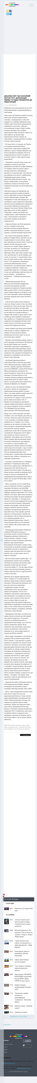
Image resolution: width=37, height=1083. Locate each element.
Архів (5, 1052)
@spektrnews (7, 1024)
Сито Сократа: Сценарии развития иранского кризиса (23, 968)
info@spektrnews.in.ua (24, 1068)
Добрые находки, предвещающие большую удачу (23, 987)
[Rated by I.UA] (27, 1046)
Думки (5, 1049)
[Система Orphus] (27, 1040)
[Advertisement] (18, 34)
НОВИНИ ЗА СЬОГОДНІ (18, 1016)
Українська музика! (21, 1012)
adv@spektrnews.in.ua (8, 1063)
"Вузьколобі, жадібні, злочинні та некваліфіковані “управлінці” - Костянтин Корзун (23, 997)
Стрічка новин (8, 1044)
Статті (5, 1047)
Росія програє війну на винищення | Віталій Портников (22, 953)
